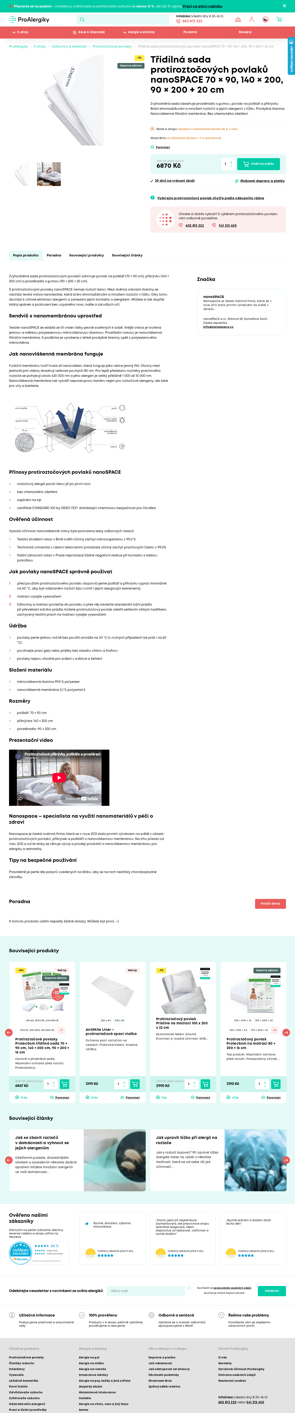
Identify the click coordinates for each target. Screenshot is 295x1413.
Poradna (190, 32)
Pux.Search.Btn (82, 19)
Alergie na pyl (89, 1360)
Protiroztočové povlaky (112, 46)
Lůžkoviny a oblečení (69, 46)
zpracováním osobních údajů (232, 1291)
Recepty (245, 32)
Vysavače (16, 1378)
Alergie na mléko (91, 1366)
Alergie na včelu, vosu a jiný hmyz (104, 1407)
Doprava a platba (162, 1360)
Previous (9, 1033)
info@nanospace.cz (218, 327)
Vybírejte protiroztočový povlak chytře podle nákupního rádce (210, 198)
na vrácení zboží (175, 180)
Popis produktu (26, 255)
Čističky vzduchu (21, 1366)
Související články (127, 255)
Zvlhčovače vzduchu (24, 1401)
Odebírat (272, 1294)
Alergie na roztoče (92, 1372)
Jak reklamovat (160, 1366)
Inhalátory (17, 1372)
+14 (275, 1031)
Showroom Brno (160, 1384)
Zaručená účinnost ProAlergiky (241, 1372)
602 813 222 (192, 21)
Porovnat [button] (163, 147)
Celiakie (85, 1401)
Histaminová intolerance (97, 1395)
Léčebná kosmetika (23, 1384)
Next (286, 1033)
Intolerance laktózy (93, 1378)
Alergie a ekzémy (141, 32)
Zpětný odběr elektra (164, 1389)
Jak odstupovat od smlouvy (169, 1372)
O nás (222, 1360)
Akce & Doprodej (91, 32)
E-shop (22, 32)
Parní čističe (18, 1389)
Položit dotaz (269, 904)
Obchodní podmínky (164, 1378)
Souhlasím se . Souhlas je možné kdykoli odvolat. (224, 1293)
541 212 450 (228, 225)
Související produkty (86, 255)
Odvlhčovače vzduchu (26, 1395)
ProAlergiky (18, 46)
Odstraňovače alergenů (27, 1407)
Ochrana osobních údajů (237, 1378)
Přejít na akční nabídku (202, 6)
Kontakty (225, 1366)
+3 (61, 1031)
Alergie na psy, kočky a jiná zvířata (105, 1384)
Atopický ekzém (90, 1389)
